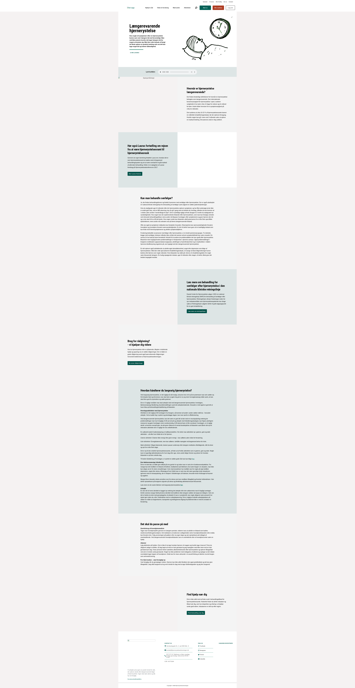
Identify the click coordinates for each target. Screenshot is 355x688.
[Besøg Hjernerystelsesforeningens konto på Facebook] (198, 646)
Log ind (230, 7)
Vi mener (211, 1)
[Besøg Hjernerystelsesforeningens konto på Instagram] (198, 650)
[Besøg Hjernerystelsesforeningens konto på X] (198, 654)
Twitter (202, 654)
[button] (196, 7)
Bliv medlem (218, 7)
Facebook (202, 646)
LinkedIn (202, 659)
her (193, 459)
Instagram (203, 650)
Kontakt (231, 1)
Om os (225, 1)
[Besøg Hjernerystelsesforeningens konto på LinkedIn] (198, 659)
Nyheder (205, 1)
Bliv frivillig (219, 1)
